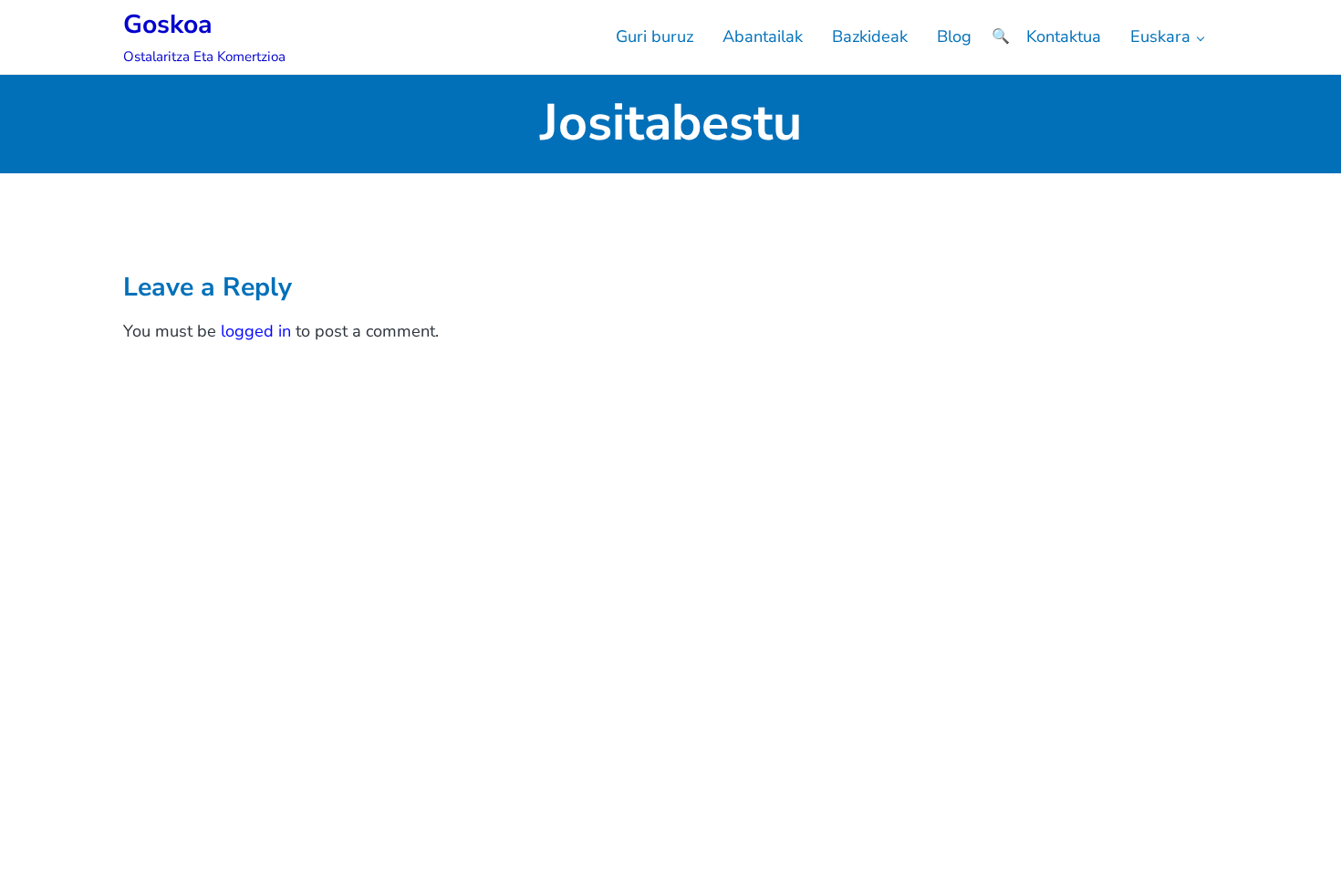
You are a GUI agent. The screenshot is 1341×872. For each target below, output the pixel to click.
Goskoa (168, 24)
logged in (256, 331)
